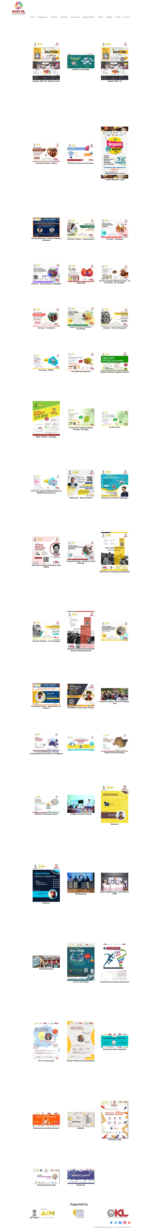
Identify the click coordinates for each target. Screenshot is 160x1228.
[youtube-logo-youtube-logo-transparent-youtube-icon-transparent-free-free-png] (129, 1222)
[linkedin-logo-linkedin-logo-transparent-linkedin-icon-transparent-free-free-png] (111, 1222)
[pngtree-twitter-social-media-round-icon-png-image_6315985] (115, 1222)
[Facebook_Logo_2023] (120, 1222)
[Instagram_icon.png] (124, 1222)
